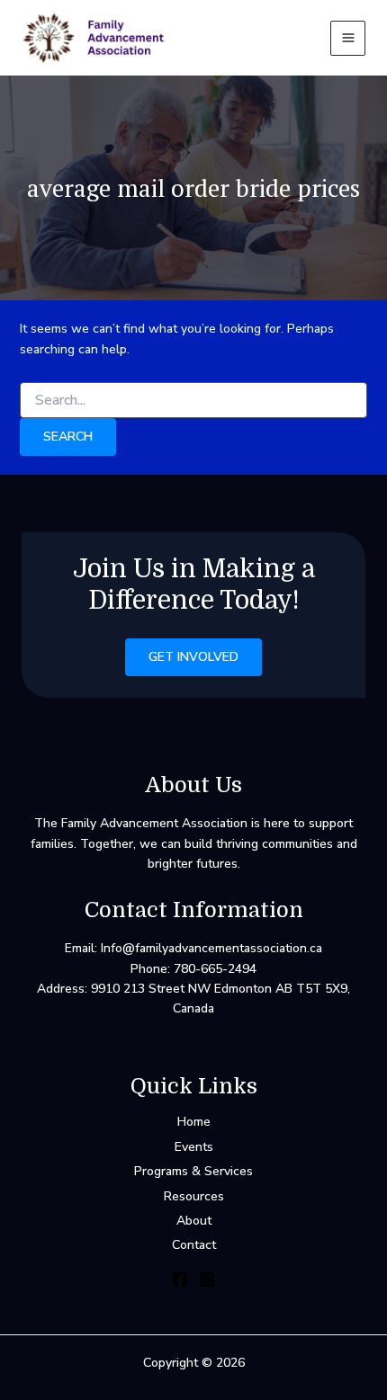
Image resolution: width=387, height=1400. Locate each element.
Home (194, 1121)
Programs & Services (193, 1171)
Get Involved (193, 656)
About (194, 1220)
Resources (194, 1196)
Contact (194, 1244)
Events (194, 1146)
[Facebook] (180, 1279)
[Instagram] (207, 1279)
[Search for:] (194, 400)
